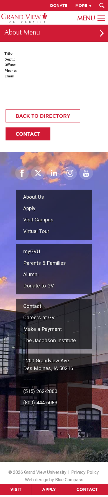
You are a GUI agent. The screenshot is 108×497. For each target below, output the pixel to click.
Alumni (30, 274)
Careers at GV (39, 317)
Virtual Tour (36, 231)
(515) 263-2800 (40, 391)
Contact (87, 489)
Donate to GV (38, 286)
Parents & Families (44, 263)
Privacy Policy (85, 472)
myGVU (31, 251)
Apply (49, 489)
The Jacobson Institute (49, 340)
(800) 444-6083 (40, 403)
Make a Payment (42, 329)
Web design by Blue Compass (54, 479)
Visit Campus (38, 220)
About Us (33, 197)
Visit (16, 489)
